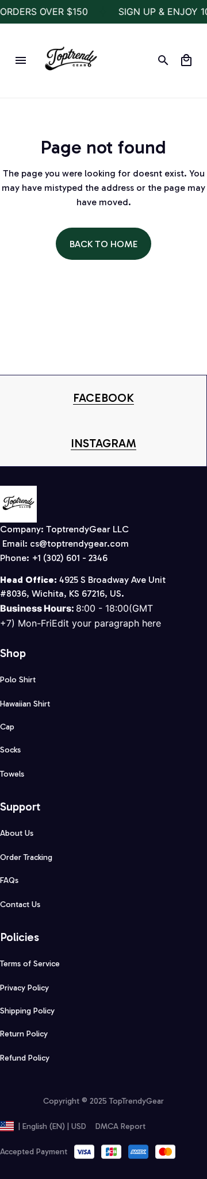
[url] (103, 398)
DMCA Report (120, 1126)
